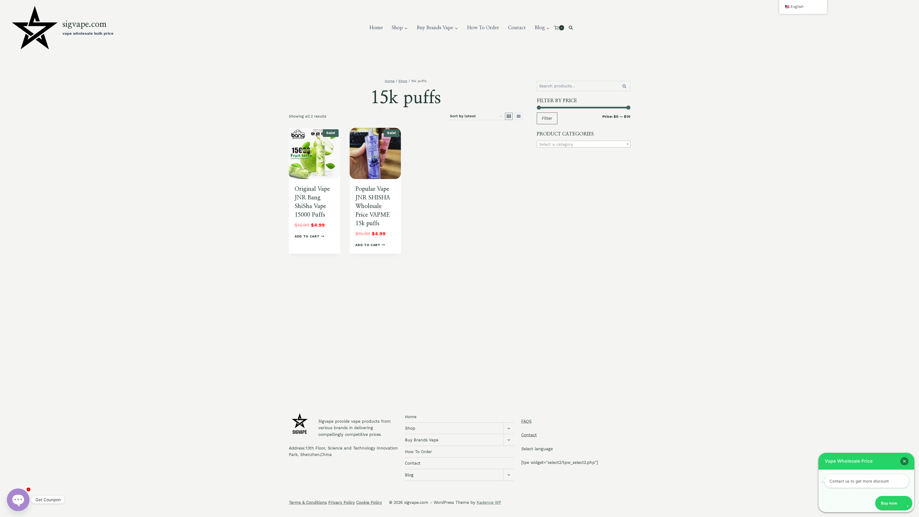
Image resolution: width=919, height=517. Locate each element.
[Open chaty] (18, 497)
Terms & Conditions (308, 502)
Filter (547, 118)
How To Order (483, 27)
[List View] (518, 116)
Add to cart (307, 236)
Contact (517, 27)
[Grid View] (509, 116)
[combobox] (583, 144)
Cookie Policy (369, 502)
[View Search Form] (570, 27)
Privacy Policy (341, 502)
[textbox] (583, 144)
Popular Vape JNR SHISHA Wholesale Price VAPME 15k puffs (372, 206)
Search (625, 86)
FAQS (526, 421)
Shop (410, 428)
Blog (409, 474)
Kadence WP (489, 502)
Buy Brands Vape (421, 440)
